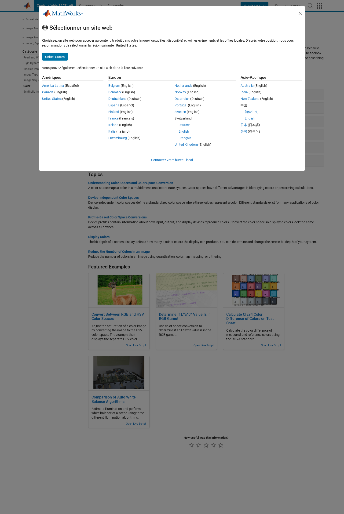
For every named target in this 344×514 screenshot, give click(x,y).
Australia (247, 85)
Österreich (182, 99)
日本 (244, 125)
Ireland (113, 125)
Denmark (114, 92)
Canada (48, 92)
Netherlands (183, 85)
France (113, 118)
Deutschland (117, 99)
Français (185, 138)
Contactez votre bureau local (172, 160)
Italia (112, 131)
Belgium (114, 85)
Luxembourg (117, 138)
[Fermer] (300, 13)
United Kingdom (186, 144)
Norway (180, 92)
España (113, 105)
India (244, 92)
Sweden (180, 112)
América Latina (53, 85)
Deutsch (184, 125)
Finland (113, 112)
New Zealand (250, 99)
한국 (244, 131)
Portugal (181, 105)
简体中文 (251, 112)
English (184, 131)
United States (52, 99)
